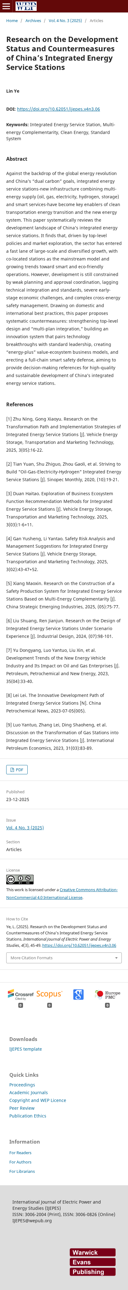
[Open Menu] (6, 6)
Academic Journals (28, 1092)
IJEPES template (25, 1049)
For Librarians (22, 1171)
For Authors (20, 1162)
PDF (19, 769)
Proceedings (22, 1085)
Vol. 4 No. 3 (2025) (65, 20)
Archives (33, 20)
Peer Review (21, 1108)
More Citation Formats (32, 958)
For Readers (20, 1152)
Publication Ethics (27, 1116)
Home (12, 20)
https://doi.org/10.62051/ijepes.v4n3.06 (58, 109)
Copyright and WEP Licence (37, 1100)
